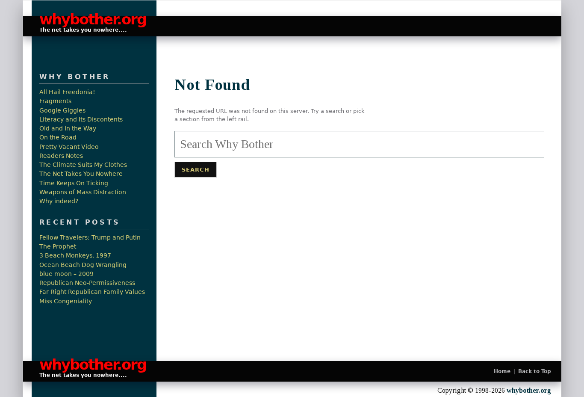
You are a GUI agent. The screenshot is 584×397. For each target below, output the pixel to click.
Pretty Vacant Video (69, 147)
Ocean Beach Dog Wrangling (83, 265)
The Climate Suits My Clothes (83, 165)
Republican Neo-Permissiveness (87, 283)
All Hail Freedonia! (67, 92)
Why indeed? (58, 201)
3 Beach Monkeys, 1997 (75, 255)
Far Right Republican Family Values (92, 292)
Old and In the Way (67, 128)
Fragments (55, 101)
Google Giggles (62, 110)
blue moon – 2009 (66, 274)
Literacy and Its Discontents (81, 119)
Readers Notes (61, 156)
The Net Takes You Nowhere (81, 174)
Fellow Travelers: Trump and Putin (90, 237)
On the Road (58, 137)
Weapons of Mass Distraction (82, 192)
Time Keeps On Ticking (73, 183)
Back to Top (534, 371)
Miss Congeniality (65, 301)
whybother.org (89, 19)
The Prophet (57, 246)
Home (502, 371)
